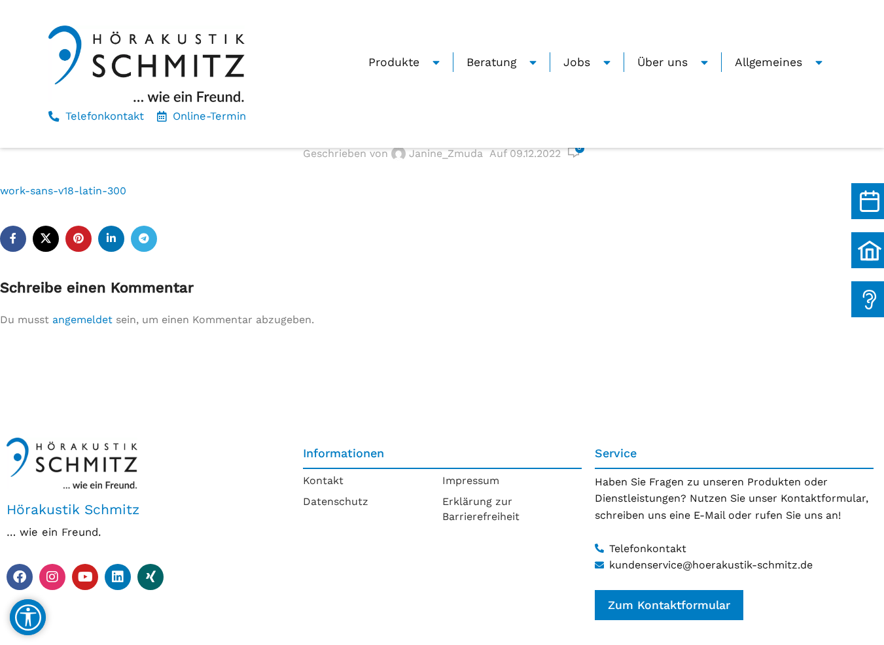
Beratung (491, 62)
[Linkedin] (118, 577)
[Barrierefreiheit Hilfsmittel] (28, 617)
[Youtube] (85, 577)
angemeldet (82, 319)
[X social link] (46, 239)
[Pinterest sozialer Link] (78, 239)
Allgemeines (768, 62)
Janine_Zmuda (446, 153)
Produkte (393, 62)
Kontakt (323, 480)
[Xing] (150, 577)
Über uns (662, 62)
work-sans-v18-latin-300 (63, 190)
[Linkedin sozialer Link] (111, 239)
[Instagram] (52, 577)
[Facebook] (20, 577)
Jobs (576, 62)
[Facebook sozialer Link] (13, 239)
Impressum (470, 480)
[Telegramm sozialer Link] (144, 239)
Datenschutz (335, 501)
